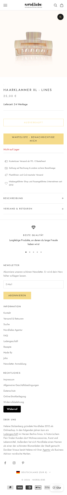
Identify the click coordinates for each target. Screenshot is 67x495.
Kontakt (7, 313)
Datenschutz (9, 390)
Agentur (47, 449)
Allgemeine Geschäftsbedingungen (21, 385)
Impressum (8, 379)
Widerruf (12, 409)
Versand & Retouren (13, 318)
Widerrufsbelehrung (13, 402)
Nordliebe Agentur (13, 330)
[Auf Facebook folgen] (5, 463)
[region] (33, 235)
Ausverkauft (33, 122)
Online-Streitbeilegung (14, 396)
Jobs (5, 358)
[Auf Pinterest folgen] (23, 463)
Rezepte (7, 347)
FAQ (5, 335)
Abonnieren (17, 295)
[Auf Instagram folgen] (14, 463)
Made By (7, 352)
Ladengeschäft (10, 341)
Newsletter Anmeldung (14, 363)
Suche (6, 324)
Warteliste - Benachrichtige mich (33, 139)
